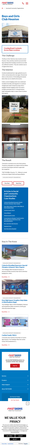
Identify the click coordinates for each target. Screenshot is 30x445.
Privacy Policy (4, 443)
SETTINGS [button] (9, 436)
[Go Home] (2, 8)
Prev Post (7, 183)
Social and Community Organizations (11, 177)
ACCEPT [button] (20, 436)
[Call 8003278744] (23, 3)
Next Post (18, 183)
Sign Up (15, 365)
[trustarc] (25, 443)
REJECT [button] (15, 439)
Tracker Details (10, 443)
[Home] (8, 3)
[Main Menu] (27, 3)
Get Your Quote (15, 400)
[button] (27, 403)
